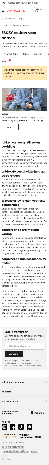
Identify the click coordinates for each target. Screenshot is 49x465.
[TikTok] (21, 427)
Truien (26, 54)
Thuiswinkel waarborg (15, 442)
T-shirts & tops (11, 54)
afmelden (22, 366)
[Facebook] (12, 427)
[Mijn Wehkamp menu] (37, 10)
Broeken (38, 54)
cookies (6, 455)
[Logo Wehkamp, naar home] (15, 10)
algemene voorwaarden (13, 446)
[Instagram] (4, 427)
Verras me (13, 354)
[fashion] (24, 99)
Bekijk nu (10, 127)
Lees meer (42, 46)
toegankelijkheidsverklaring (15, 451)
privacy (34, 451)
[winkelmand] (45, 10)
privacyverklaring (26, 363)
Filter (5, 61)
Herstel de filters (11, 73)
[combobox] (24, 18)
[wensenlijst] (42, 10)
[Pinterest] (29, 427)
